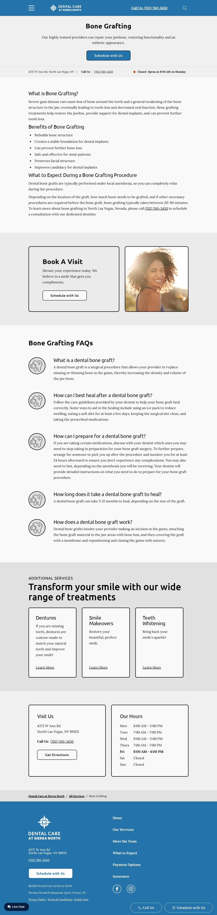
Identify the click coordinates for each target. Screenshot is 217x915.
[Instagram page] (131, 889)
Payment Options (127, 864)
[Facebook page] (117, 889)
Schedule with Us (108, 55)
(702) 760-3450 (103, 71)
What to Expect (125, 853)
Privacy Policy (37, 899)
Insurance (121, 876)
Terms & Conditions (59, 899)
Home (117, 818)
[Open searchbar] (185, 8)
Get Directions (57, 754)
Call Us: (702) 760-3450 (149, 8)
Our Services (123, 829)
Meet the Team (125, 841)
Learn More (45, 667)
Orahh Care (81, 899)
